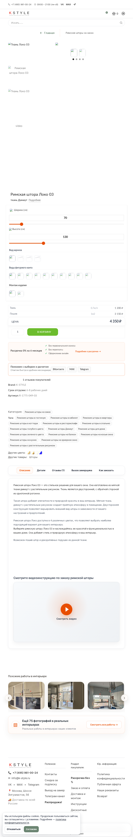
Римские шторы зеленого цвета (27, 434)
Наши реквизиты (108, 790)
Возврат (102, 796)
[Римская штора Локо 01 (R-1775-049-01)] (32, 452)
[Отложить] (43, 200)
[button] (73, 59)
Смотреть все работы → (104, 724)
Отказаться (13, 829)
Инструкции (79, 804)
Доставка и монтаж (78, 796)
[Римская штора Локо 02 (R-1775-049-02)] (36, 452)
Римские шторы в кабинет (64, 417)
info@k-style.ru (21, 778)
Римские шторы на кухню (23, 440)
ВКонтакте (58, 369)
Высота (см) (18, 229)
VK (62, 4)
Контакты (51, 774)
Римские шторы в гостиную (31, 417)
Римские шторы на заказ (79, 32)
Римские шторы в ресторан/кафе (60, 423)
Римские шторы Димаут (60, 429)
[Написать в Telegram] (75, 4)
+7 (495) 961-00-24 (21, 4)
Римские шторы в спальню (96, 423)
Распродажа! (53, 802)
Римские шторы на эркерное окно (59, 440)
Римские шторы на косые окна (97, 434)
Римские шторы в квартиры (97, 417)
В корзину (44, 332)
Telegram (84, 369)
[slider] (21, 224)
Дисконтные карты (79, 812)
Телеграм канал (55, 796)
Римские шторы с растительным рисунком (32, 445)
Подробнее (35, 200)
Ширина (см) (20, 210)
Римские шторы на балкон (62, 434)
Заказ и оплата (80, 788)
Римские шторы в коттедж (24, 423)
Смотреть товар (21, 705)
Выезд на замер (55, 790)
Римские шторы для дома (91, 429)
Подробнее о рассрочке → (88, 352)
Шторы (33, 457)
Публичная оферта (109, 784)
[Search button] (121, 23)
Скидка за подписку (51, 782)
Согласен (31, 829)
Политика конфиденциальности (111, 776)
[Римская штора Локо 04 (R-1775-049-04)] (28, 452)
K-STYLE (21, 385)
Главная (49, 33)
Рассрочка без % (80, 780)
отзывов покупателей (36, 380)
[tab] (25, 470)
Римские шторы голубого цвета (26, 429)
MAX (68, 4)
